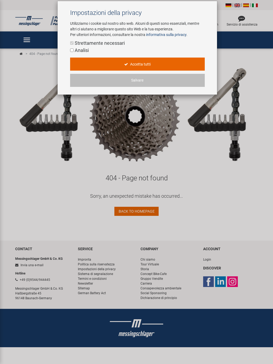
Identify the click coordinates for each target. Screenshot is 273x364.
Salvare (137, 80)
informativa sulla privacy (166, 35)
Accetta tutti (140, 64)
